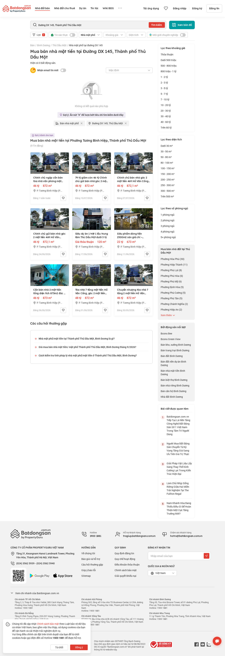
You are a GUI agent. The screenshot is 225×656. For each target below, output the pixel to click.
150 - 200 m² (168, 174)
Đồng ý (79, 647)
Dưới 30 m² (167, 145)
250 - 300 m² (168, 185)
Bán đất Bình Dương (172, 356)
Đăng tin (214, 8)
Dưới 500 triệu (168, 60)
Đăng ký (197, 8)
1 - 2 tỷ (164, 77)
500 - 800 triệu (168, 65)
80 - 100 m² (167, 162)
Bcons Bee (166, 333)
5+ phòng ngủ (168, 237)
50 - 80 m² (166, 157)
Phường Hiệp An (171, 309)
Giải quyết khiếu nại (125, 575)
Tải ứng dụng (151, 8)
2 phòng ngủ (167, 220)
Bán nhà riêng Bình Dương (175, 385)
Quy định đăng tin (124, 553)
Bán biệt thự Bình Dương (174, 380)
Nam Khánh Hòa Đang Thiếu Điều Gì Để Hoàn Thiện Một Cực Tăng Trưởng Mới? (179, 508)
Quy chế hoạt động (125, 559)
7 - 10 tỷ (165, 99)
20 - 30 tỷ (166, 110)
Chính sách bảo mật (126, 570)
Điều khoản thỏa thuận (127, 564)
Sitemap (86, 575)
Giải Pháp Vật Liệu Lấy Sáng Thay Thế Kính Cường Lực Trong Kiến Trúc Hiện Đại (179, 469)
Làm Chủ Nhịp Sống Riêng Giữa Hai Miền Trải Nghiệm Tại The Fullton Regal (178, 488)
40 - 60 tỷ (166, 122)
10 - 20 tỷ (166, 105)
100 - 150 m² (168, 168)
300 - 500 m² (168, 190)
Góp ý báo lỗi (88, 570)
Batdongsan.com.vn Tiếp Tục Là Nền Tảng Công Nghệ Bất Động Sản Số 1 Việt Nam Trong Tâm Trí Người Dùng (178, 425)
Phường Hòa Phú (172, 259)
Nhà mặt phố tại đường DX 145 (86, 45)
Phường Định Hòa (172, 287)
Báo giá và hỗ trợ (90, 559)
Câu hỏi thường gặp (92, 564)
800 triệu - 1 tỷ (168, 71)
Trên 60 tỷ (166, 127)
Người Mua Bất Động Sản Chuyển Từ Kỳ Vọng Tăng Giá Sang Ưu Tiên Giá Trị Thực (178, 449)
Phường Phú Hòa (172, 275)
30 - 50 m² (166, 151)
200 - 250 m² (168, 179)
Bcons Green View (171, 339)
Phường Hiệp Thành (174, 264)
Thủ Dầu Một (59, 45)
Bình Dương (43, 45)
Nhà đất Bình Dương (172, 396)
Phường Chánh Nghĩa (174, 304)
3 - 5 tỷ (164, 88)
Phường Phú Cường (173, 292)
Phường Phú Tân (171, 298)
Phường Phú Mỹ (171, 281)
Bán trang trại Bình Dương (175, 350)
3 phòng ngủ (167, 226)
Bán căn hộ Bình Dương (173, 391)
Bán (32, 45)
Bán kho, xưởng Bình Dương (176, 344)
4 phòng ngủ (167, 231)
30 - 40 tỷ (166, 116)
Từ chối (59, 647)
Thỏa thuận (167, 54)
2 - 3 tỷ (164, 82)
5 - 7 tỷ (164, 93)
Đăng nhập (179, 8)
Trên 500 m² (167, 196)
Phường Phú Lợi (171, 270)
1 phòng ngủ (167, 214)
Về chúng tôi (88, 553)
